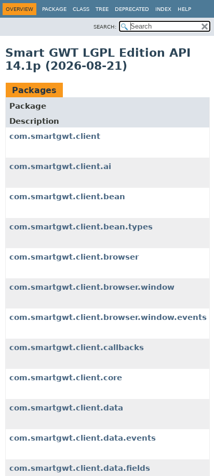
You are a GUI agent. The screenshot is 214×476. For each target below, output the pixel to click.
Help (184, 9)
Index (163, 9)
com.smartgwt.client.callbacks (76, 347)
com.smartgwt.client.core (65, 377)
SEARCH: (104, 27)
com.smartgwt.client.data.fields (79, 468)
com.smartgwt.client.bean (67, 196)
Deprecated (132, 9)
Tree (102, 9)
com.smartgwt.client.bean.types (81, 226)
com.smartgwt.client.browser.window (92, 287)
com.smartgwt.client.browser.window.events (108, 317)
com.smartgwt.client (54, 136)
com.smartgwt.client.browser (74, 257)
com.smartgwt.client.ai (60, 166)
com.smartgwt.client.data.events (82, 438)
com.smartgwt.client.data (66, 408)
